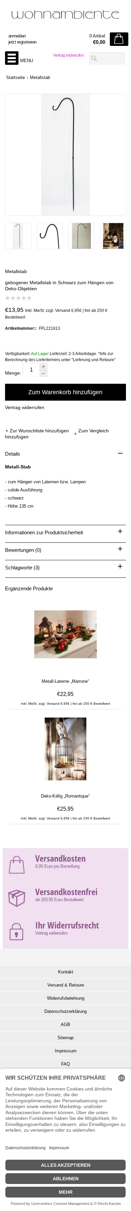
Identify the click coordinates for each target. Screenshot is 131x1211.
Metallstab (40, 77)
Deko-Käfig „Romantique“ (65, 796)
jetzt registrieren (22, 42)
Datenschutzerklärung (65, 1011)
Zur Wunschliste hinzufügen (40, 430)
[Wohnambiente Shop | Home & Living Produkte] (65, 17)
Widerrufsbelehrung (65, 998)
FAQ (65, 1064)
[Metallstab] (18, 247)
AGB (65, 1024)
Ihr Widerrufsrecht (67, 925)
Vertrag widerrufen (68, 55)
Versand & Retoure (65, 985)
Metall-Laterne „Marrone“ (65, 681)
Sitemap (65, 1037)
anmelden (17, 35)
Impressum (66, 1050)
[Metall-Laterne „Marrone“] (65, 669)
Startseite (15, 77)
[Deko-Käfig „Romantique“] (65, 783)
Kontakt (65, 971)
